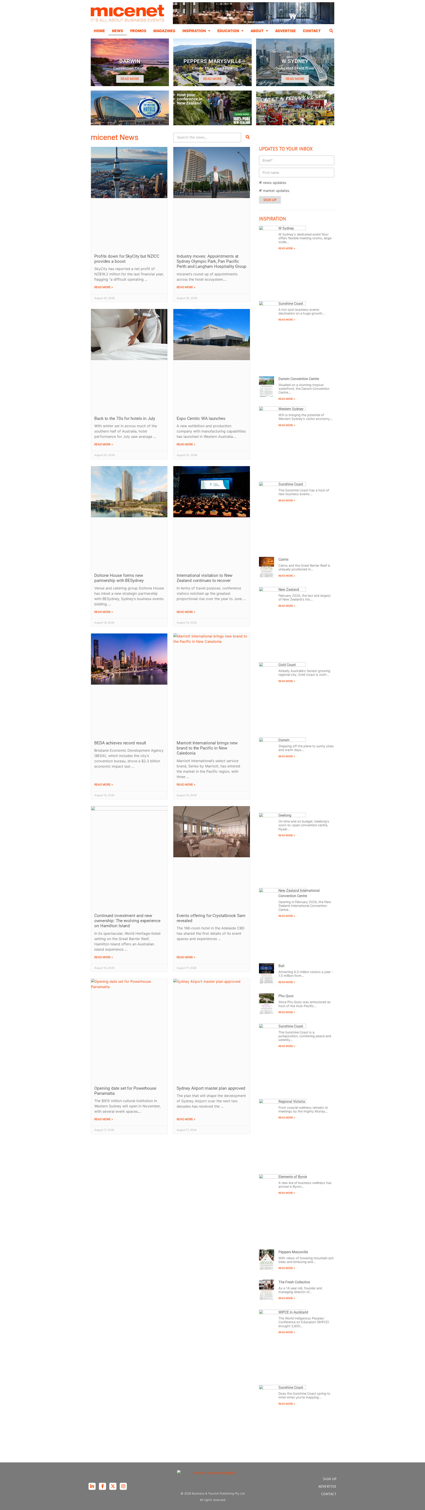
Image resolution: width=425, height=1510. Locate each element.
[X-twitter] (112, 1486)
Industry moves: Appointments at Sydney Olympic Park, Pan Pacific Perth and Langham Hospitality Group (211, 261)
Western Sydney (290, 409)
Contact (312, 31)
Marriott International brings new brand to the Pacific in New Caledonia (207, 748)
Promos (138, 31)
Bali (281, 966)
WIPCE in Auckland (293, 1312)
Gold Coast (287, 665)
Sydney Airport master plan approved (211, 1088)
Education (228, 31)
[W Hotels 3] (130, 124)
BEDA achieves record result (120, 742)
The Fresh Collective (294, 1282)
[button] (331, 30)
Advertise (285, 31)
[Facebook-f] (102, 1486)
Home (99, 31)
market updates (276, 190)
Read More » (103, 287)
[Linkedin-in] (92, 1486)
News (117, 31)
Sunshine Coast (290, 303)
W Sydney (286, 228)
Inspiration (194, 31)
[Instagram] (123, 1486)
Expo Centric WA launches (201, 418)
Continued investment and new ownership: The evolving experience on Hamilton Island (127, 920)
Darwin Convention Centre (298, 379)
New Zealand (288, 589)
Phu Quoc (286, 996)
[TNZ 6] (212, 124)
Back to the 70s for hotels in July (124, 418)
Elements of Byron (292, 1177)
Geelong (284, 815)
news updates (274, 182)
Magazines (164, 31)
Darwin (284, 740)
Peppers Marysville (293, 1252)
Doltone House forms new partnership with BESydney (119, 578)
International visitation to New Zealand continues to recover (204, 578)
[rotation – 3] (295, 124)
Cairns (283, 559)
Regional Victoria (291, 1101)
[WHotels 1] (253, 23)
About (257, 31)
